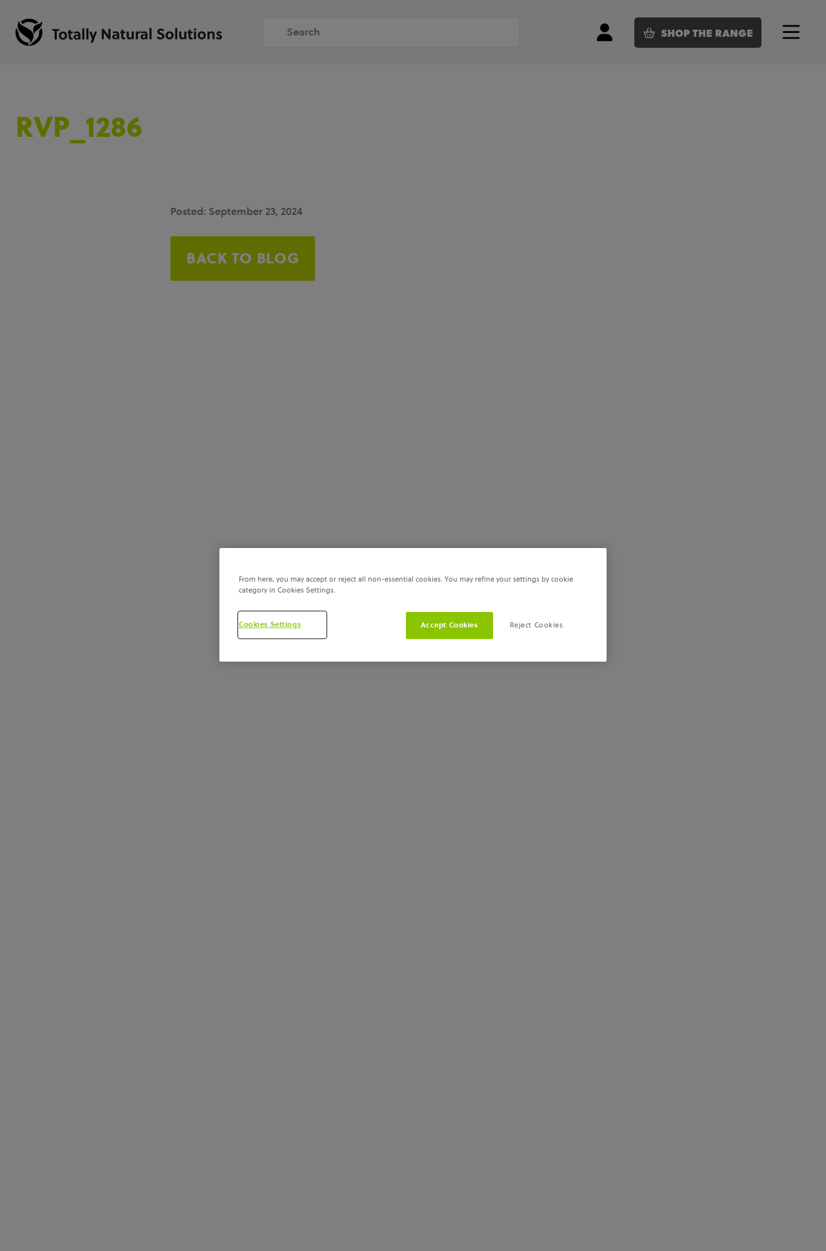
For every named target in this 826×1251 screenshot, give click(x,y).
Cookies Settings (270, 624)
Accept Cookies (449, 624)
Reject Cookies (536, 625)
